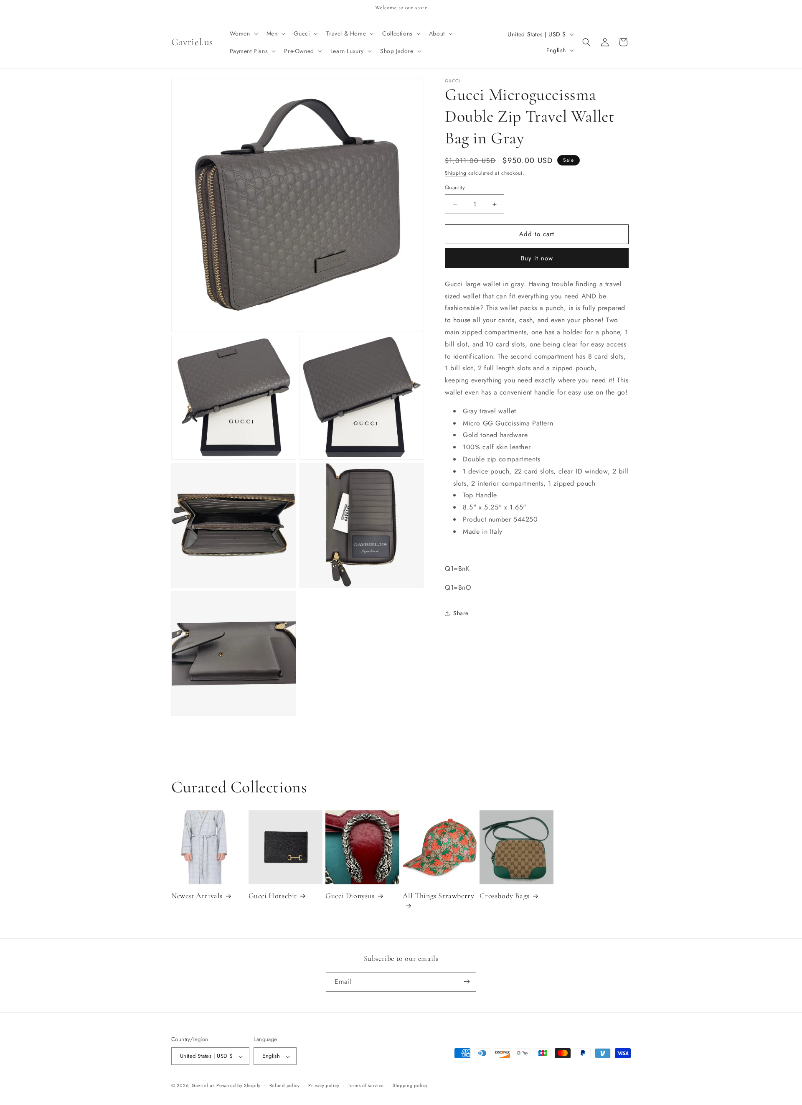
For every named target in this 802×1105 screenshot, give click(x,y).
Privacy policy (323, 1085)
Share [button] (461, 613)
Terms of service (366, 1085)
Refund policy (284, 1085)
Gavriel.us (203, 1085)
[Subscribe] (466, 981)
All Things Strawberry (439, 895)
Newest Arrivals (197, 895)
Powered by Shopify (238, 1085)
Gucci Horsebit (273, 895)
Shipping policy (410, 1085)
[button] (243, 33)
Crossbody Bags (504, 895)
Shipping (456, 173)
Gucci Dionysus (349, 895)
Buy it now (537, 258)
